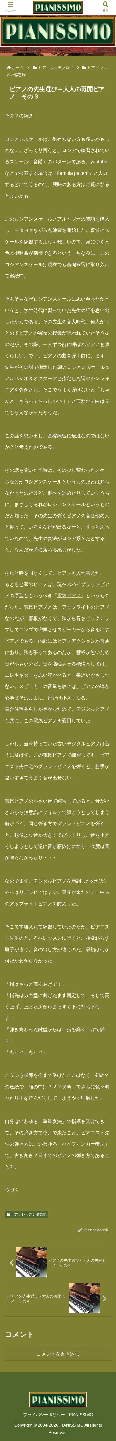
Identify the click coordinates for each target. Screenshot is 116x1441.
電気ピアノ (69, 595)
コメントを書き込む (58, 1353)
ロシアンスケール (24, 139)
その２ (12, 115)
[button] (104, 851)
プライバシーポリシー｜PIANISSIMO (58, 1414)
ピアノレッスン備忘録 (28, 1214)
